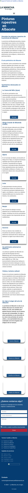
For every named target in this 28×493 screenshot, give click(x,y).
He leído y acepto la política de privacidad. (13, 427)
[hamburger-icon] (25, 491)
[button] (14, 13)
